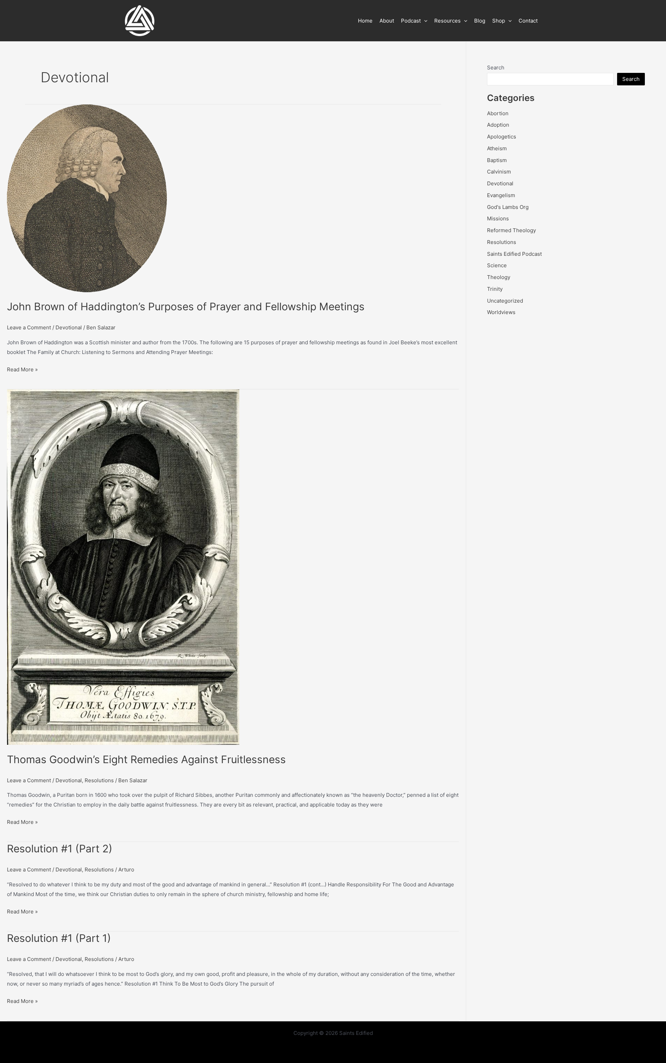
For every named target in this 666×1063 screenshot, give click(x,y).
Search (495, 67)
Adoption (498, 124)
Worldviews (501, 312)
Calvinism (499, 171)
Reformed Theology (511, 230)
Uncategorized (505, 300)
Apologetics (501, 136)
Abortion (498, 113)
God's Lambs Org (508, 207)
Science (497, 265)
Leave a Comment (29, 327)
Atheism (497, 148)
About (386, 20)
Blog (479, 20)
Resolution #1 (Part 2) (59, 848)
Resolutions (99, 780)
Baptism (497, 160)
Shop (498, 20)
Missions (498, 218)
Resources (447, 20)
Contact (528, 20)
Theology (498, 277)
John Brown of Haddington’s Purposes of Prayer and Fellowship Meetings (186, 306)
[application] (424, 20)
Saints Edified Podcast (514, 254)
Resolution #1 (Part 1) (59, 938)
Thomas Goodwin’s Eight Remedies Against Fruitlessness (146, 759)
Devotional (69, 327)
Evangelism (501, 195)
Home (365, 20)
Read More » (22, 370)
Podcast (411, 20)
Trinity (495, 289)
